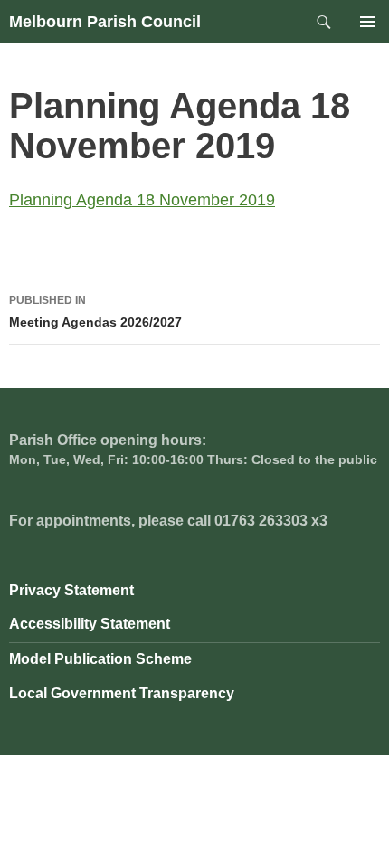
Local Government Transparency (121, 693)
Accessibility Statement (89, 623)
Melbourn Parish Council (105, 22)
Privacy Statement (71, 590)
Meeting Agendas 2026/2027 (95, 311)
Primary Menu (367, 21)
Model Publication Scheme (100, 659)
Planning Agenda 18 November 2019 (142, 200)
